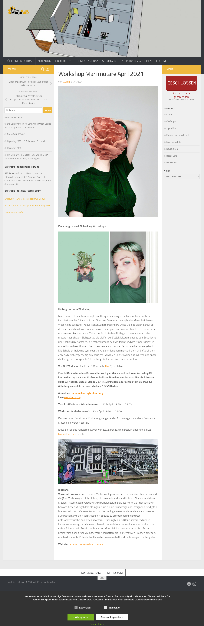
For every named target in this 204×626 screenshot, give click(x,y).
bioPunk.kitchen (67, 434)
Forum (161, 61)
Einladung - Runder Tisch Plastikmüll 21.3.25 (25, 199)
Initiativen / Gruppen (136, 61)
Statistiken (114, 607)
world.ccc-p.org (72, 397)
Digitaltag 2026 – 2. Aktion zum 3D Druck (26, 141)
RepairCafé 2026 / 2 (16, 134)
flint (107, 366)
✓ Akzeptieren (80, 617)
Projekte (61, 61)
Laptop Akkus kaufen (14, 212)
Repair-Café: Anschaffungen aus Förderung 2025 (27, 205)
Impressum (114, 572)
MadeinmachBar (174, 142)
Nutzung (44, 61)
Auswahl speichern (112, 617)
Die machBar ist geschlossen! (181, 95)
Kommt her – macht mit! (177, 135)
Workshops (171, 162)
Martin (66, 82)
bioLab (169, 114)
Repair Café (171, 155)
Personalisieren (97, 624)
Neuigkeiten (172, 149)
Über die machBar (20, 61)
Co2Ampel (171, 121)
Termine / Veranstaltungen (95, 61)
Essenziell (85, 607)
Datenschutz (91, 572)
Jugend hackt (172, 128)
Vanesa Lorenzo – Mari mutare (86, 544)
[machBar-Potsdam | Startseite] (18, 10)
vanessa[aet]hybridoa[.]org (87, 393)
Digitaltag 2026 (14, 148)
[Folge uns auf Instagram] (47, 69)
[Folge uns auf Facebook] (43, 69)
